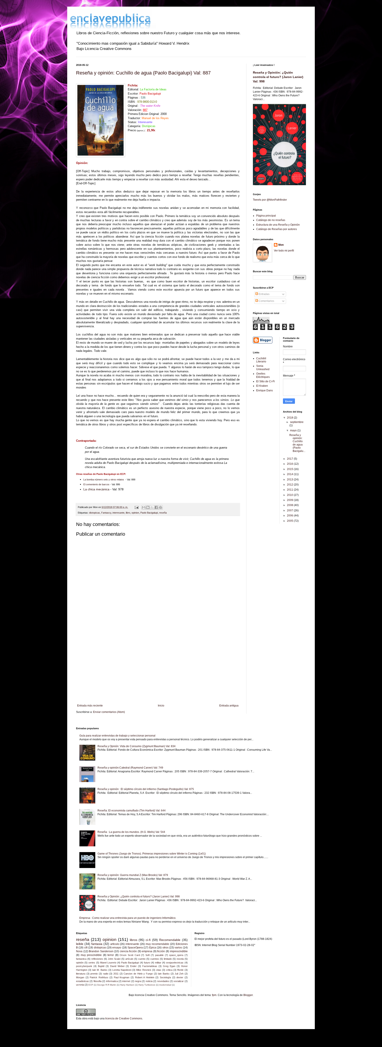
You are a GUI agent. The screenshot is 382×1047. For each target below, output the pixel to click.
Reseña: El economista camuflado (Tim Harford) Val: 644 (131, 810)
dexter (179, 977)
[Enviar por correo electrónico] (143, 507)
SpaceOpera (135, 947)
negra (138, 981)
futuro (147, 962)
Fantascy (106, 512)
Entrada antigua (229, 705)
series (91, 962)
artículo (129, 959)
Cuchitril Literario (261, 360)
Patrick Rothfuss (99, 977)
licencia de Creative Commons (123, 1018)
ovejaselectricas (174, 962)
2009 (290, 500)
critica (169, 970)
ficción (161, 951)
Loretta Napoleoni (121, 970)
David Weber (117, 966)
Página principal (266, 215)
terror (110, 955)
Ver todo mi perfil (284, 250)
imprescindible (179, 951)
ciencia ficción (128, 951)
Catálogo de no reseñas (270, 220)
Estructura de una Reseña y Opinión (278, 224)
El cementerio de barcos (96, 484)
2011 (290, 489)
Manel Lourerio (108, 962)
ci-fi (148, 940)
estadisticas (82, 981)
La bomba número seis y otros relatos (103, 479)
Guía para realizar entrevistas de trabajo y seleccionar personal (117, 735)
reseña (163, 512)
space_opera (176, 955)
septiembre (297, 422)
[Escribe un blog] (148, 507)
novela (180, 959)
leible (79, 944)
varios (178, 947)
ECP (90, 985)
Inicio (161, 705)
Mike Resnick (143, 970)
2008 (290, 505)
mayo (293, 430)
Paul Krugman (122, 977)
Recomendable (169, 940)
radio (105, 973)
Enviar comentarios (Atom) (109, 712)
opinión (80, 962)
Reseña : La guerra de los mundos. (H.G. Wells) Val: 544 (131, 832)
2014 (290, 474)
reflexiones (97, 959)
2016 (290, 463)
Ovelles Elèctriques (263, 375)
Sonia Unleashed (262, 367)
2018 (290, 417)
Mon (281, 244)
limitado (168, 959)
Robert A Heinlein (144, 977)
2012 (290, 484)
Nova (79, 951)
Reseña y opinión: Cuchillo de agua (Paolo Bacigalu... (297, 443)
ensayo (116, 947)
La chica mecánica (96, 489)
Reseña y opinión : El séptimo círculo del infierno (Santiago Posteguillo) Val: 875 (145, 789)
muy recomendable (157, 944)
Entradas (263, 294)
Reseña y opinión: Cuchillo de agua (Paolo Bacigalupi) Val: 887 (143, 73)
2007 (290, 510)
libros (133, 940)
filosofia (97, 981)
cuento (141, 959)
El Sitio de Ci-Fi (265, 381)
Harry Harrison (127, 985)
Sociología (165, 977)
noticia (149, 981)
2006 (290, 515)
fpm (214, 995)
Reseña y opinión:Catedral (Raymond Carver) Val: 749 (130, 767)
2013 (290, 479)
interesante (118, 512)
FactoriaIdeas (149, 966)
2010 (290, 495)
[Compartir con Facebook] (156, 507)
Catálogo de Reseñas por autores (276, 229)
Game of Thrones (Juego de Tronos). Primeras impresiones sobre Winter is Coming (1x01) (151, 853)
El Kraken (262, 385)
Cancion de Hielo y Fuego (138, 973)
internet (126, 981)
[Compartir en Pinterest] (160, 507)
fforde (180, 970)
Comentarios (266, 301)
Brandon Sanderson (101, 951)
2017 (290, 458)
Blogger (248, 995)
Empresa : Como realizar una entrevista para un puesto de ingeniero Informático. (127, 917)
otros (165, 947)
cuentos (154, 959)
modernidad (165, 985)
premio (94, 973)
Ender (133, 966)
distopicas (94, 512)
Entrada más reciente (90, 705)
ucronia (80, 984)
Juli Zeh (179, 973)
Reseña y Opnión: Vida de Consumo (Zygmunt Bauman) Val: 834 (136, 746)
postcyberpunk (84, 966)
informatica (112, 981)
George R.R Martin (106, 985)
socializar (179, 981)
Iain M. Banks (99, 970)
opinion (135, 512)
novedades (163, 981)
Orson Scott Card (130, 955)
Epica (152, 947)
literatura (80, 973)
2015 (290, 469)
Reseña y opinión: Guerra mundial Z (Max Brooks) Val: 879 (132, 875)
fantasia (96, 944)
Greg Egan (169, 966)
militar (158, 962)
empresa (147, 951)
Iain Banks (164, 973)
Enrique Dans (264, 390)
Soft (147, 955)
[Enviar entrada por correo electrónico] (136, 507)
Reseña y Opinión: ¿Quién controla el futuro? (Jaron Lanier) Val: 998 (278, 77)
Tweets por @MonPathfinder (270, 199)
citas (158, 970)
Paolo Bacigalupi (149, 512)
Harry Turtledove (146, 985)
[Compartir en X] (152, 507)
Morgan (80, 977)
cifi (86, 947)
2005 (290, 520)
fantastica (81, 959)
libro (128, 512)
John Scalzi (114, 959)
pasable (159, 955)
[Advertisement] (158, 668)
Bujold (101, 966)
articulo (114, 944)
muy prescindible (91, 955)
